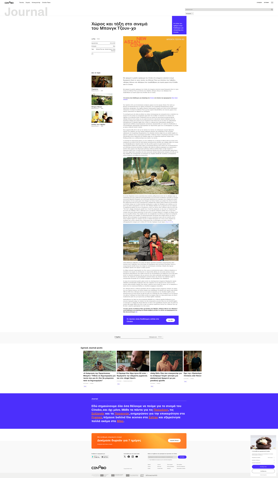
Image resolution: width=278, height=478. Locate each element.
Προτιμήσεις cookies (181, 468)
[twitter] (125, 457)
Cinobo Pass (46, 2)
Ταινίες (21, 2)
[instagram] (133, 457)
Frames (97, 417)
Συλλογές (98, 413)
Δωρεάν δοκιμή (174, 440)
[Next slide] (194, 369)
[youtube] (137, 457)
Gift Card (159, 466)
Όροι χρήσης (179, 464)
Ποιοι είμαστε (170, 464)
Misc (114, 46)
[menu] (272, 2)
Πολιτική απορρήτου (181, 466)
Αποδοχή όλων (263, 466)
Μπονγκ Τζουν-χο (100, 49)
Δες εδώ (170, 320)
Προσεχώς (122, 413)
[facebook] (129, 457)
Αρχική (149, 464)
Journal (159, 464)
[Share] (92, 54)
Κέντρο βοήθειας (170, 466)
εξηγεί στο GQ (169, 222)
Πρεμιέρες (161, 409)
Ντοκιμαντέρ (36, 2)
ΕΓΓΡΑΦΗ (266, 2)
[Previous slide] (88, 369)
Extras (153, 417)
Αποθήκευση (263, 471)
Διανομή (169, 468)
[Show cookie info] (274, 457)
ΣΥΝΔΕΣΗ (259, 2)
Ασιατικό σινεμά (108, 49)
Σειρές (28, 2)
